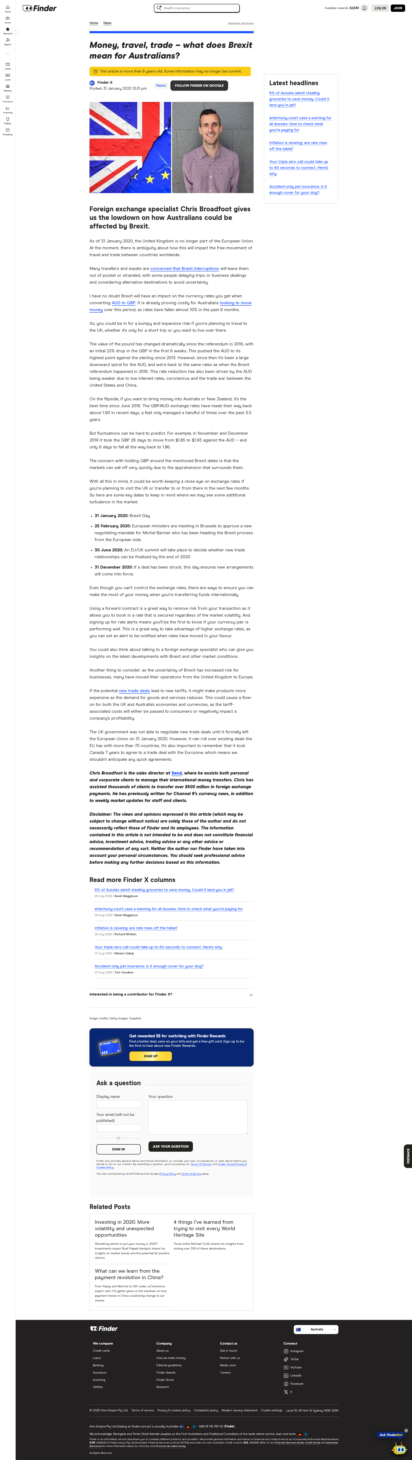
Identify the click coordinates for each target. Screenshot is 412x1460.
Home (93, 23)
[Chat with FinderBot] (399, 1448)
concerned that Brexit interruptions (184, 268)
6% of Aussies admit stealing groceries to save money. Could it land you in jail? (164, 890)
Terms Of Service (201, 1164)
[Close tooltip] (406, 1431)
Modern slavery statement (240, 1410)
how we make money (173, 1446)
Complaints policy (206, 1410)
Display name (108, 1097)
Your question (160, 1097)
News (107, 23)
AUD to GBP (123, 303)
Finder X (104, 83)
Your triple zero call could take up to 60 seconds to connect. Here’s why (158, 947)
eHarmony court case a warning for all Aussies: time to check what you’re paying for (169, 909)
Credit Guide (312, 1443)
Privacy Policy (167, 1174)
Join (398, 8)
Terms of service (143, 1410)
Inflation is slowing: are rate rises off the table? (136, 928)
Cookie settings (271, 1410)
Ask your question (171, 1146)
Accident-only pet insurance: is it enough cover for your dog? (149, 966)
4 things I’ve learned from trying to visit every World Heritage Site (204, 1229)
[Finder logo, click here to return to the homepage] (46, 8)
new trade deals (134, 691)
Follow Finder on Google (199, 85)
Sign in (118, 1149)
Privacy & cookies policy (174, 1410)
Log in (380, 8)
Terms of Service (191, 1174)
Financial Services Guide (289, 1443)
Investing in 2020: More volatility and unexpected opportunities (124, 1229)
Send (176, 773)
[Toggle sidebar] (15, 30)
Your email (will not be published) (115, 1118)
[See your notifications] (364, 8)
